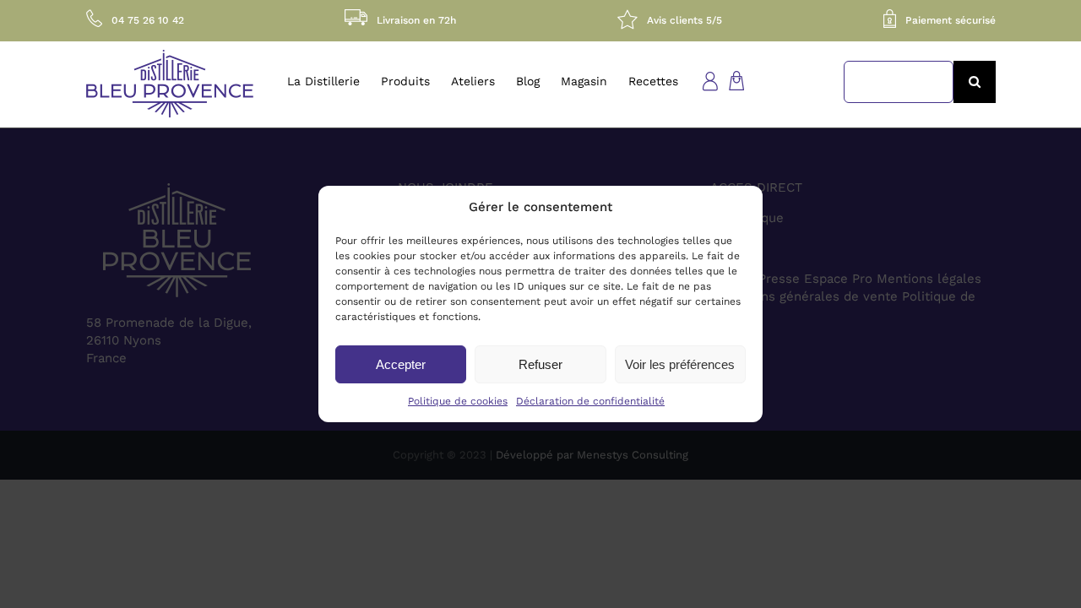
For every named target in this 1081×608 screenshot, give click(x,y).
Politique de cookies (458, 401)
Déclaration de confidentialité (590, 401)
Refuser (540, 364)
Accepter (401, 364)
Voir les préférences (680, 364)
